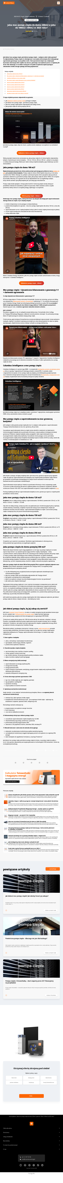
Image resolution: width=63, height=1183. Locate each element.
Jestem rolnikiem (14, 1082)
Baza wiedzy (6, 1141)
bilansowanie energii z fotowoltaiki (23, 301)
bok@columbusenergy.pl (28, 1159)
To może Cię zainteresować (10, 1145)
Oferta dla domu (7, 1128)
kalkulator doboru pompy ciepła (16, 101)
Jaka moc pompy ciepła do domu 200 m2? (15, 86)
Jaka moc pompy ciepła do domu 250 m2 (15, 89)
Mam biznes (49, 1078)
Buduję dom (31, 1078)
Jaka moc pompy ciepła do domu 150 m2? (15, 84)
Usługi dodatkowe (8, 1137)
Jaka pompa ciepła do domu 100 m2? (14, 73)
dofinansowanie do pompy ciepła (24, 614)
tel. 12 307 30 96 (26, 1157)
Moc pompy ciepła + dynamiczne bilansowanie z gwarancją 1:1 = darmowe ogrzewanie (25, 76)
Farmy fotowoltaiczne (48, 1082)
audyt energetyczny (44, 628)
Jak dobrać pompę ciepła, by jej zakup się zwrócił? (17, 93)
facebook (40, 750)
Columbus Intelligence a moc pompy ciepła (16, 78)
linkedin (49, 750)
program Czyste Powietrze (16, 612)
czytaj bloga (52, 869)
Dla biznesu (6, 1132)
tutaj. (57, 488)
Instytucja (31, 1082)
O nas (4, 1149)
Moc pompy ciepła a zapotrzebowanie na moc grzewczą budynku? (21, 80)
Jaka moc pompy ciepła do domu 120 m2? (15, 82)
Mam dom (14, 1078)
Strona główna (12, 1116)
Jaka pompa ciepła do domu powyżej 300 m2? (16, 91)
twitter (56, 750)
